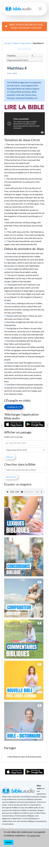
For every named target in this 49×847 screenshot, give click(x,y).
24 (5, 362)
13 (5, 259)
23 (5, 347)
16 (5, 284)
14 (5, 269)
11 (5, 241)
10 (5, 232)
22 (5, 341)
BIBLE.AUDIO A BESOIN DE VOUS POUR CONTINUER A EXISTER (26, 26)
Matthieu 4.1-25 (14, 407)
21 (5, 328)
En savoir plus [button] (33, 836)
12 (5, 253)
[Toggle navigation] (40, 8)
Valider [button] (8, 842)
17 (5, 294)
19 (5, 316)
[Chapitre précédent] (2, 425)
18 (5, 303)
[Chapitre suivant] (47, 425)
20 (5, 322)
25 (5, 384)
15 (5, 275)
